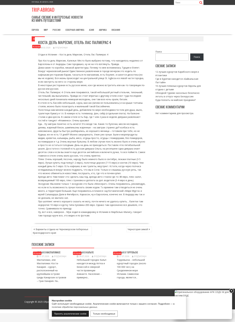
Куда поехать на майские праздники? (175, 99)
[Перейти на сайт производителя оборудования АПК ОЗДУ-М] (203, 304)
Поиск (158, 51)
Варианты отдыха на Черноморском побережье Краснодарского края (60, 231)
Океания (115, 29)
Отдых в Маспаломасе (48, 252)
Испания (36, 46)
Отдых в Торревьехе (127, 252)
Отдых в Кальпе (85, 252)
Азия (91, 29)
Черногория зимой (138, 229)
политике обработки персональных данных (74, 307)
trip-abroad (43, 9)
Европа (35, 29)
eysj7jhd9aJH (61, 47)
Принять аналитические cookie (70, 313)
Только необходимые (104, 313)
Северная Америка (74, 29)
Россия (56, 29)
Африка (103, 29)
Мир (46, 29)
